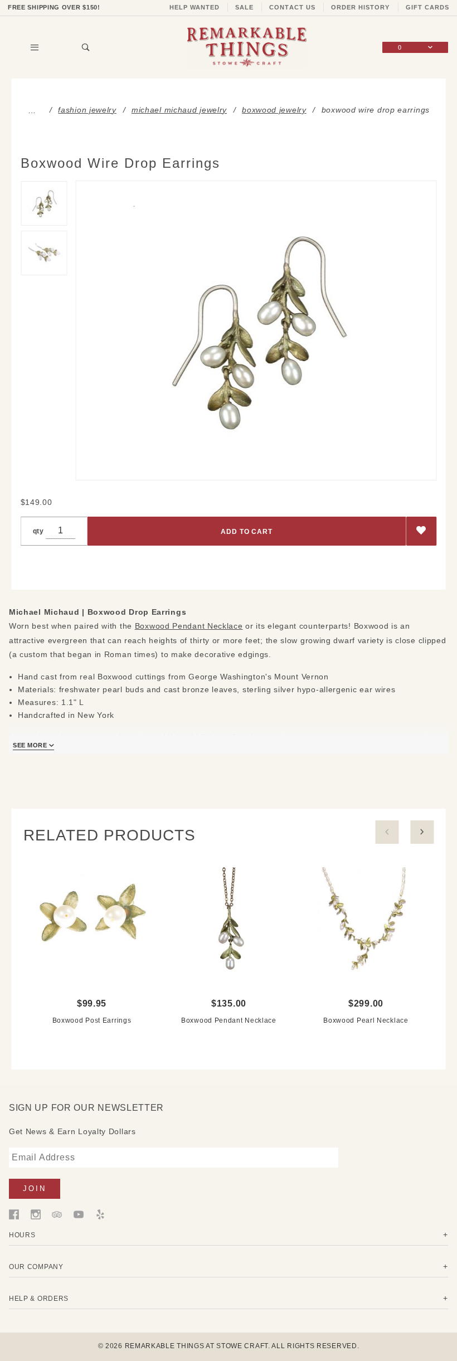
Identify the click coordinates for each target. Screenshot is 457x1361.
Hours (22, 1234)
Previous (387, 832)
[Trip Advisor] (57, 1213)
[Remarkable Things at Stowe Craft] (247, 46)
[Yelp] (100, 1213)
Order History (360, 7)
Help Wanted (194, 7)
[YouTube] (79, 1213)
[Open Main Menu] (35, 47)
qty (38, 530)
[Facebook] (14, 1213)
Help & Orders (39, 1298)
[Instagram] (36, 1213)
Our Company (36, 1266)
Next (422, 832)
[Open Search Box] (87, 47)
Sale (244, 7)
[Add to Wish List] (421, 531)
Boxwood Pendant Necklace (189, 625)
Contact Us (292, 7)
